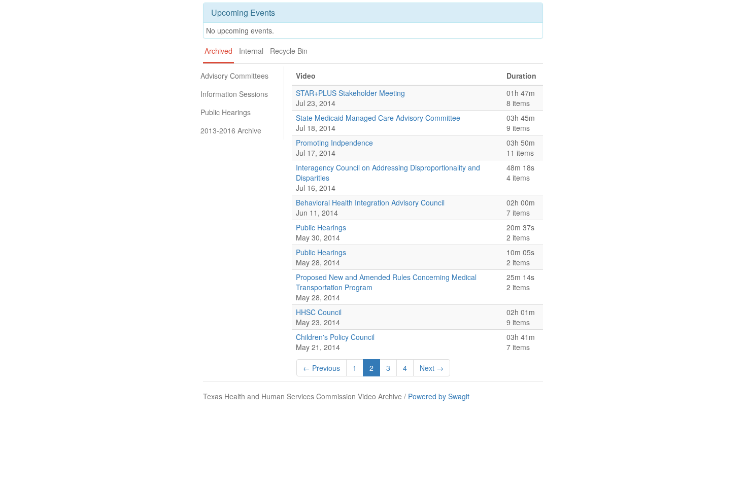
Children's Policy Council (335, 337)
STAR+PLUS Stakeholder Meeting (350, 93)
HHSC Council (319, 312)
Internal (251, 51)
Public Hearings (225, 112)
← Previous (321, 368)
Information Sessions (234, 94)
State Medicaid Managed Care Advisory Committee (378, 118)
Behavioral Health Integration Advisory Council (370, 202)
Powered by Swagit (438, 396)
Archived (218, 51)
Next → (432, 368)
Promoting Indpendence (334, 142)
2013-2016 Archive (230, 130)
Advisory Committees (234, 76)
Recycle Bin (289, 51)
